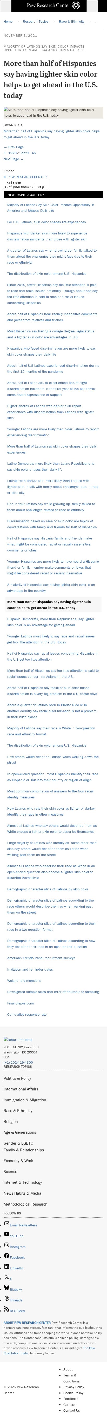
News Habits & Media (22, 1193)
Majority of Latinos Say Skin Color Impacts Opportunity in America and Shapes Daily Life (46, 48)
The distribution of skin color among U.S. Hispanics (46, 273)
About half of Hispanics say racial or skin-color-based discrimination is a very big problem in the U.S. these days (52, 690)
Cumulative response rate (26, 1014)
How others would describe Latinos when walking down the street (53, 759)
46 (34, 153)
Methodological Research (26, 1204)
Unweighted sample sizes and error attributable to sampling (53, 991)
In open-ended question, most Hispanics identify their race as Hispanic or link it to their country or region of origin (52, 777)
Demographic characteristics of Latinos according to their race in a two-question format (51, 926)
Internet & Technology (23, 1182)
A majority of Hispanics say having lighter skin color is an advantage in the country (51, 587)
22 (23, 153)
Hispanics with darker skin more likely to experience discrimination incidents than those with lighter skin (47, 236)
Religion (11, 1121)
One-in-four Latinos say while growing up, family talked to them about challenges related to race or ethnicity (51, 506)
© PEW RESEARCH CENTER (25, 177)
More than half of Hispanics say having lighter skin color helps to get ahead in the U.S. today (49, 604)
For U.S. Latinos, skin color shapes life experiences (46, 222)
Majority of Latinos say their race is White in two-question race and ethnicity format (51, 731)
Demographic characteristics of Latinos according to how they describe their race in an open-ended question (51, 943)
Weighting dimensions (24, 980)
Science (10, 1171)
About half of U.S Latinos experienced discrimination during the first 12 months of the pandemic (53, 368)
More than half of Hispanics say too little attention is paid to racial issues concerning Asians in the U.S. (53, 673)
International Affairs (21, 1088)
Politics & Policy (17, 1078)
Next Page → (14, 159)
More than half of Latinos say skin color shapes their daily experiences (52, 449)
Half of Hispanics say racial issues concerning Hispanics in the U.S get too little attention (52, 656)
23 (27, 153)
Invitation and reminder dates (30, 969)
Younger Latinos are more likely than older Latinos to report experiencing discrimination (53, 432)
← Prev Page (14, 147)
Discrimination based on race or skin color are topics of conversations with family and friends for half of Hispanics (52, 524)
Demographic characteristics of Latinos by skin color (47, 889)
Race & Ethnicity (18, 1110)
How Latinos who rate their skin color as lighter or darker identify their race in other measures (51, 811)
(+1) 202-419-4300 (18, 1062)
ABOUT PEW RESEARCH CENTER (27, 1322)
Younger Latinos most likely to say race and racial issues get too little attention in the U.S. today (51, 639)
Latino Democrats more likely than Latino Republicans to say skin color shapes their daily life (50, 466)
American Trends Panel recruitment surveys (41, 958)
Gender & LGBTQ (18, 1143)
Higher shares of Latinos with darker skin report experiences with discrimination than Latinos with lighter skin (50, 412)
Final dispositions (20, 1003)
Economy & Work (18, 1160)
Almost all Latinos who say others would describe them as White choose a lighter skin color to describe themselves (52, 828)
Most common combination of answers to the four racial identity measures (50, 794)
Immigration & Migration (25, 1099)
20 (14, 153)
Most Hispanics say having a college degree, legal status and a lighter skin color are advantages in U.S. (50, 334)
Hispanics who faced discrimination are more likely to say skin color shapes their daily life (51, 351)
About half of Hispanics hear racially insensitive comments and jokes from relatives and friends (52, 317)
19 (10, 153)
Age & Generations (20, 1132)
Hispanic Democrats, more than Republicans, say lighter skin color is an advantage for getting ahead (50, 622)
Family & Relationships (24, 1149)
